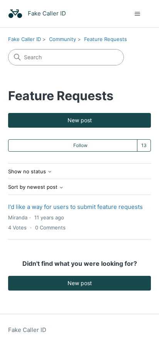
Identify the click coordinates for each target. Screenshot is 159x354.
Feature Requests (105, 39)
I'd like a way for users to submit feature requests (75, 206)
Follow (80, 145)
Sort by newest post (33, 187)
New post (80, 120)
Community (62, 39)
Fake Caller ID (24, 39)
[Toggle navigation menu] (137, 14)
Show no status (27, 171)
